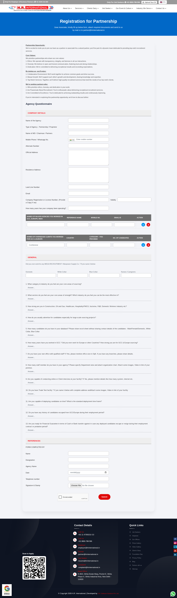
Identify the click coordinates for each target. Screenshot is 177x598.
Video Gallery (136, 547)
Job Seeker (106, 8)
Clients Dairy (92, 8)
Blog (133, 561)
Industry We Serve (143, 8)
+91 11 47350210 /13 (86, 535)
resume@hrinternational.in (88, 561)
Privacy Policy (136, 558)
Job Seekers (136, 532)
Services (78, 8)
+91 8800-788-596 (85, 541)
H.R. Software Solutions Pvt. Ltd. (108, 593)
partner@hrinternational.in (88, 554)
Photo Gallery (136, 543)
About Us (66, 8)
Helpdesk (135, 536)
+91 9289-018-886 (42, 2)
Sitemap (135, 569)
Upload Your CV (150, 2)
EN (164, 2)
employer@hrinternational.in (89, 548)
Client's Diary (136, 550)
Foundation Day (137, 554)
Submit (104, 497)
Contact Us (160, 8)
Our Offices (136, 539)
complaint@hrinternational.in (89, 567)
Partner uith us (137, 565)
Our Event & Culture (123, 8)
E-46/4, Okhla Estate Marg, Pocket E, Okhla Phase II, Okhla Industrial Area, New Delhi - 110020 (95, 576)
